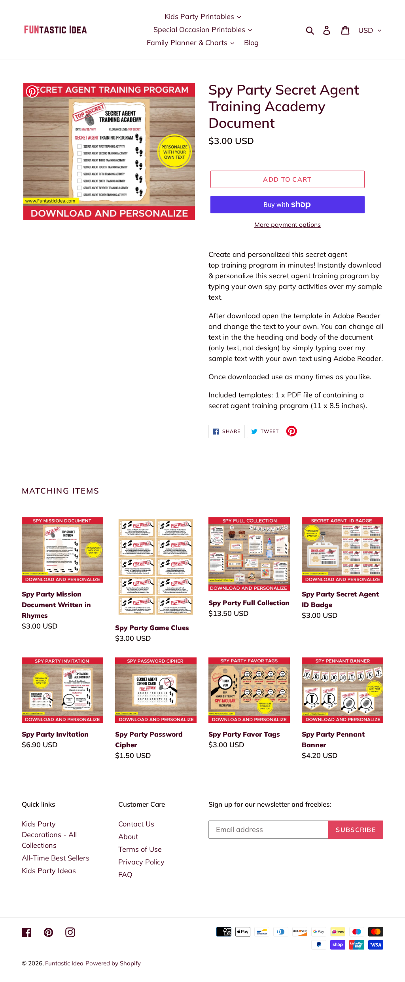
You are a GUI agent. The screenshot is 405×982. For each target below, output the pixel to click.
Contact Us (136, 823)
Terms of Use (140, 849)
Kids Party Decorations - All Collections (49, 834)
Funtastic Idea (64, 963)
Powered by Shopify (113, 963)
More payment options (287, 224)
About (128, 836)
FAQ (125, 874)
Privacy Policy (141, 861)
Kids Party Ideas (49, 870)
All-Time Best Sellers (55, 857)
